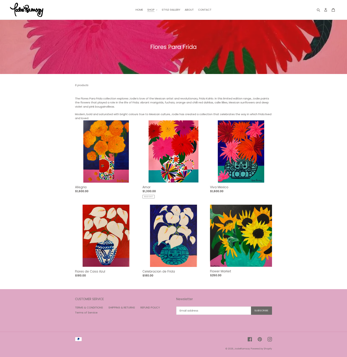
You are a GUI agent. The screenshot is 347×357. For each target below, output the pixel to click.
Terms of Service (86, 312)
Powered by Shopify (261, 348)
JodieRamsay (242, 348)
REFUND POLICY (150, 307)
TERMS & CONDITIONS (89, 307)
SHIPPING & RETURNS (121, 307)
